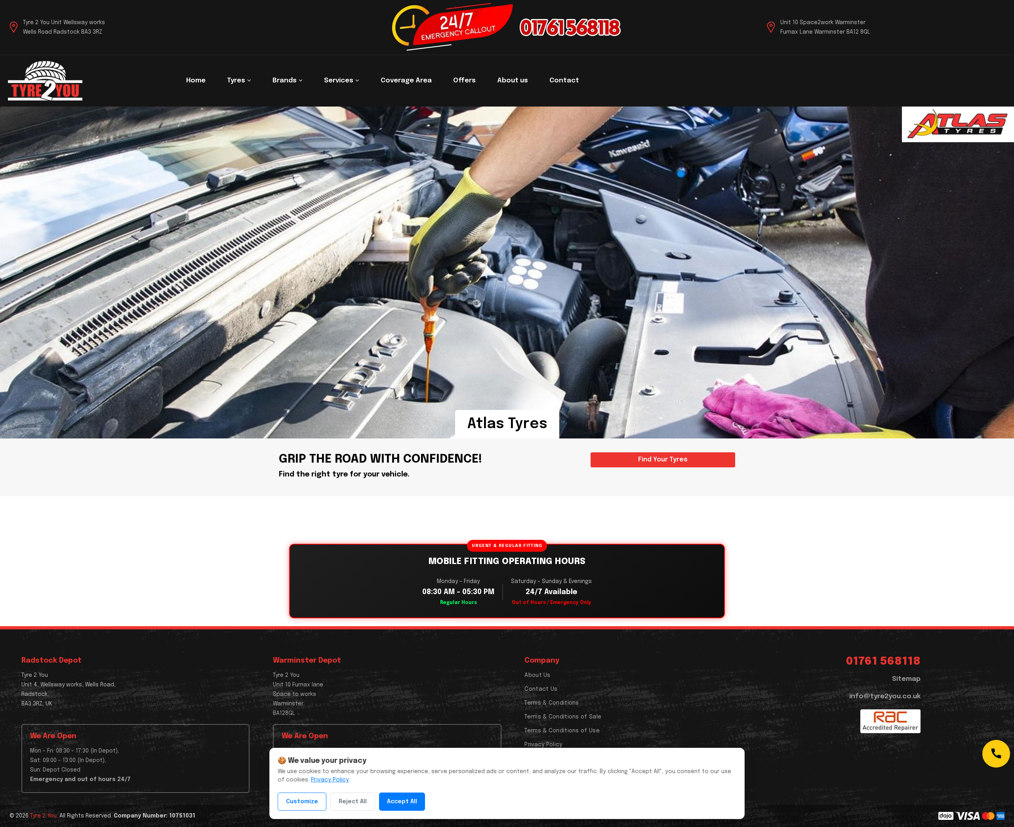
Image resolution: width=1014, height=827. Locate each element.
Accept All (402, 801)
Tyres (237, 80)
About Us (537, 675)
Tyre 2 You (43, 816)
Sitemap (906, 679)
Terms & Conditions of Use (562, 731)
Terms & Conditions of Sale (562, 717)
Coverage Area (406, 80)
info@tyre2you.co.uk (885, 696)
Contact (564, 80)
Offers (464, 80)
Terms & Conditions (551, 703)
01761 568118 (883, 662)
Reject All (353, 801)
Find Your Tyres (663, 459)
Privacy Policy (543, 744)
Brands (285, 80)
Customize (302, 801)
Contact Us (540, 689)
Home (196, 80)
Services (339, 80)
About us (512, 80)
